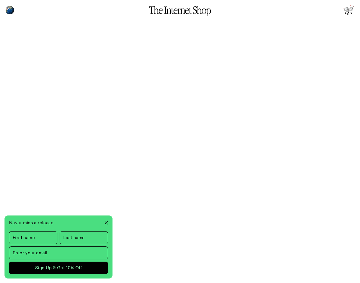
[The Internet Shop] (180, 10)
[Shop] (348, 10)
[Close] (104, 223)
